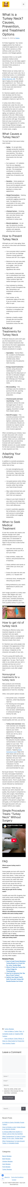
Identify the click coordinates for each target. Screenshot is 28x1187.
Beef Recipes (6, 1159)
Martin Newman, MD (8, 79)
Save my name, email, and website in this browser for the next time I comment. (13, 1091)
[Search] (23, 1109)
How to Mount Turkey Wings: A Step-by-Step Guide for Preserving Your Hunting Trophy (13, 1041)
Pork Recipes (6, 1167)
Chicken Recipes (7, 1161)
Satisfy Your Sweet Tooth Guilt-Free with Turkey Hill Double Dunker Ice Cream (14, 979)
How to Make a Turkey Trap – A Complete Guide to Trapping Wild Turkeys (13, 1034)
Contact (14, 1179)
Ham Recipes (6, 1164)
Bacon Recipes (7, 1156)
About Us (7, 1177)
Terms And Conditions (17, 1177)
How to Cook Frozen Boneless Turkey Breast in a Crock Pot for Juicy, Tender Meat (16, 963)
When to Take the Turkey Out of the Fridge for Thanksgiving (15, 969)
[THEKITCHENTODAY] (5, 4)
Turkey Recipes (9, 1029)
